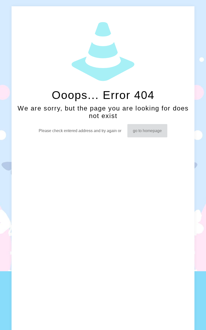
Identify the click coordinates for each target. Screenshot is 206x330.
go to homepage (147, 131)
